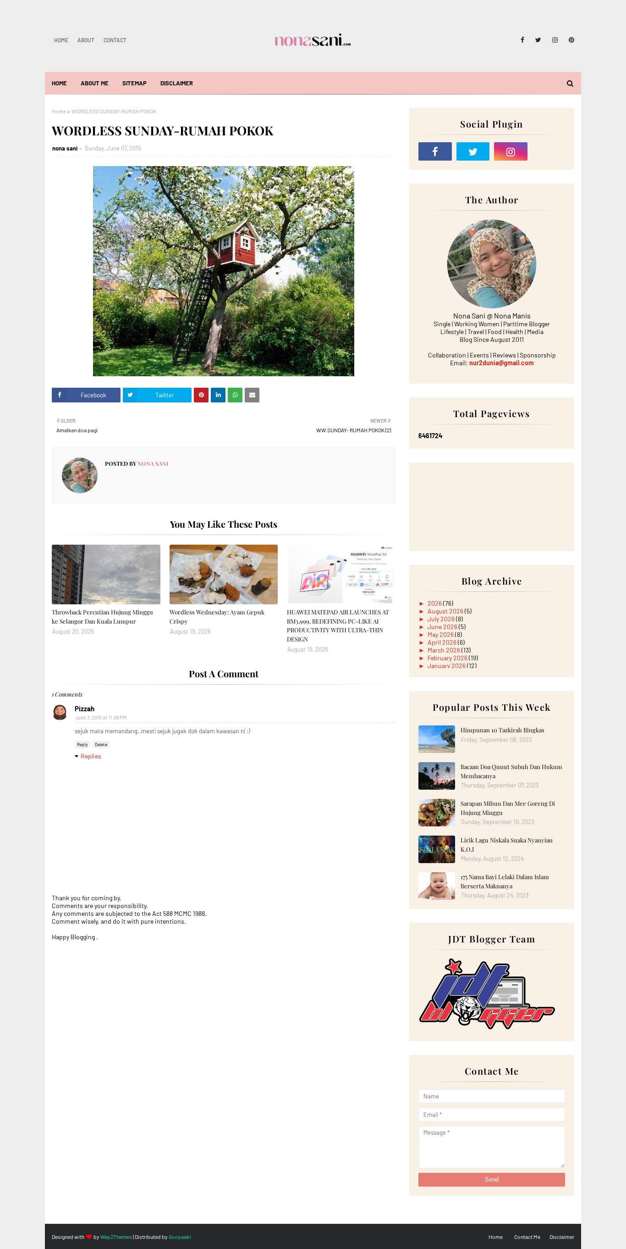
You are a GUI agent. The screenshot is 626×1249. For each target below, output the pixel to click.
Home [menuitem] (59, 83)
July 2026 (442, 619)
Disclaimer (561, 1236)
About (85, 40)
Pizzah (84, 708)
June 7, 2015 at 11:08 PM (100, 717)
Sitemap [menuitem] (134, 83)
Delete (101, 744)
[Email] (549, 151)
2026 (435, 603)
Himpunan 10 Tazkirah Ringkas (502, 730)
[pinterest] (570, 40)
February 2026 (448, 658)
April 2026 (443, 642)
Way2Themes (116, 1236)
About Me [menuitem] (95, 83)
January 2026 (447, 665)
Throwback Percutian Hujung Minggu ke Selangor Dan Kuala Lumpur (102, 616)
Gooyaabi (180, 1236)
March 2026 (444, 650)
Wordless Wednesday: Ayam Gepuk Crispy (217, 616)
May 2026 (441, 634)
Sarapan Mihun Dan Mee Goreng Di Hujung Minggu (508, 807)
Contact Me (527, 1236)
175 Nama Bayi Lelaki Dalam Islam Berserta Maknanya (505, 881)
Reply (82, 744)
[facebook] (522, 40)
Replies (91, 756)
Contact (115, 40)
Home (61, 40)
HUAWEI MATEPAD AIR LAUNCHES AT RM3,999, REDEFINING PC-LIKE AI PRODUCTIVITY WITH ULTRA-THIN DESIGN (338, 625)
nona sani (64, 148)
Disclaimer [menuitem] (176, 83)
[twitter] (538, 40)
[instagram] (555, 40)
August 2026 (446, 611)
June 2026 (443, 626)
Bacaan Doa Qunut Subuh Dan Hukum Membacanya (511, 771)
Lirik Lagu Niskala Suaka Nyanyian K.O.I (507, 844)
